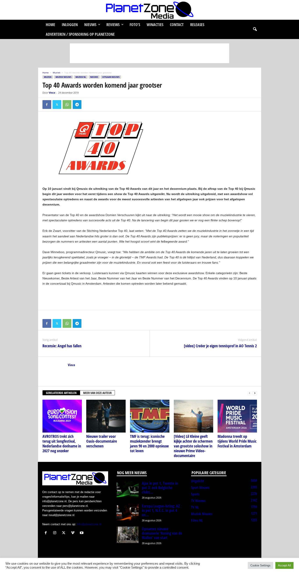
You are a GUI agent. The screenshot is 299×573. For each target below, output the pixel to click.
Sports (195, 494)
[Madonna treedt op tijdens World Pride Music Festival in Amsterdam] (237, 416)
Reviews (113, 24)
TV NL (195, 507)
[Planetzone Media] (149, 10)
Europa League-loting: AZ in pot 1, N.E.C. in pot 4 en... (161, 510)
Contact (177, 24)
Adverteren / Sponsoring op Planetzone (80, 34)
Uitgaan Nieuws (111, 77)
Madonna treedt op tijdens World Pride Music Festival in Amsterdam (237, 441)
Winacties (155, 24)
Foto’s (135, 24)
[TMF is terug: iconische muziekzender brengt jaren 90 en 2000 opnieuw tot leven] (149, 416)
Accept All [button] (284, 565)
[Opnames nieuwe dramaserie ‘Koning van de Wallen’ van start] (128, 535)
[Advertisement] (149, 53)
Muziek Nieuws (63, 77)
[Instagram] (55, 533)
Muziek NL (81, 77)
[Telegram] (77, 104)
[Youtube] (82, 533)
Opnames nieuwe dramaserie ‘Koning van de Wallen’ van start (162, 533)
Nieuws (90, 24)
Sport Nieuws (200, 487)
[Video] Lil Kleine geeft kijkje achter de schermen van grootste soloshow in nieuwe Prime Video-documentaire (193, 446)
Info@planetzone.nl (89, 524)
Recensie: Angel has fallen (61, 345)
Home (50, 24)
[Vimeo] (73, 533)
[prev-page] (249, 393)
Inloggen (70, 24)
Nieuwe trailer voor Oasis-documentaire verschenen (101, 441)
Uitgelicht (197, 481)
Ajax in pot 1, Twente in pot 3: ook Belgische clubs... (160, 488)
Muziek (56, 72)
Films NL (197, 520)
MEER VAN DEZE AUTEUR (97, 393)
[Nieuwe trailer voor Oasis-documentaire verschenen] (106, 416)
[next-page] (255, 393)
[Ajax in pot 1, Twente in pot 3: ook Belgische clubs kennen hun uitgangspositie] (128, 489)
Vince (52, 92)
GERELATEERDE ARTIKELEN (61, 393)
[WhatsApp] (67, 104)
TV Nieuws (198, 500)
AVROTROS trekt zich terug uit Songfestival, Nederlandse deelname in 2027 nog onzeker (61, 443)
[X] (57, 104)
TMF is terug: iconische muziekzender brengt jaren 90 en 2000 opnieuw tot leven (149, 443)
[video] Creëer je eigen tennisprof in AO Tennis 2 (220, 345)
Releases (197, 24)
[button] (255, 29)
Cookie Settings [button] (260, 565)
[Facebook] (46, 104)
